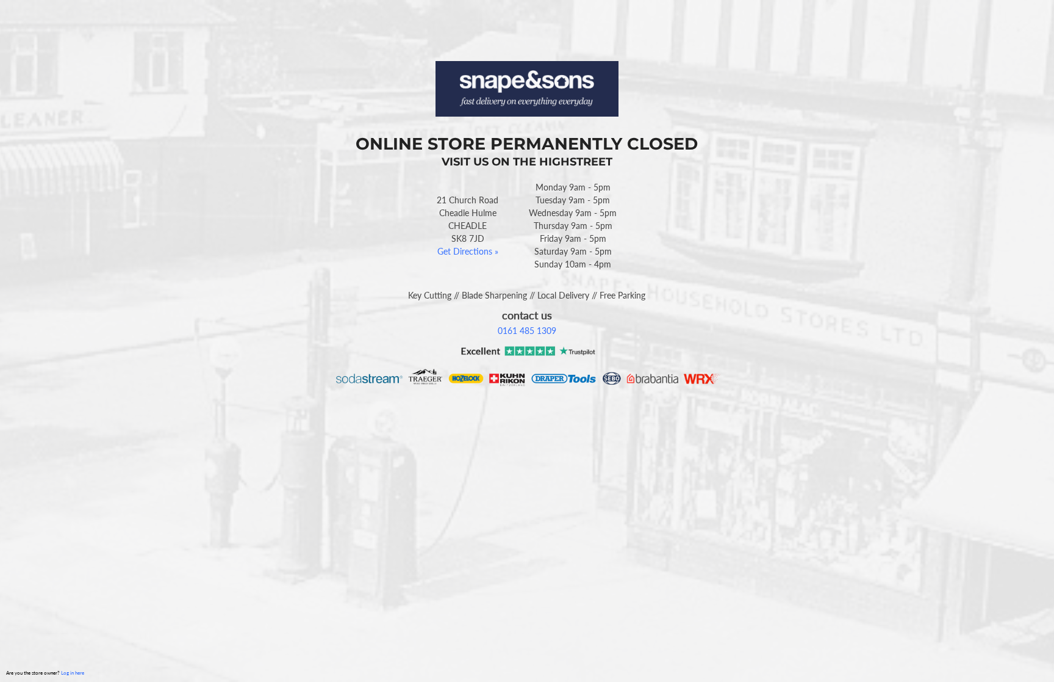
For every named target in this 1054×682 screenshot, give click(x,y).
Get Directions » (467, 251)
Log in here (72, 673)
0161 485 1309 (527, 330)
